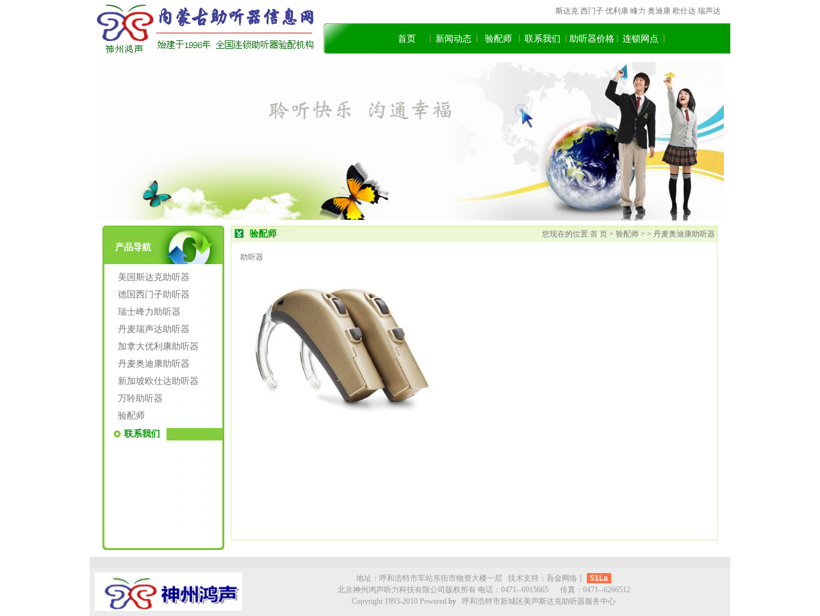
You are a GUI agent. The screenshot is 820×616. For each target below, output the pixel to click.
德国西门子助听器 (154, 294)
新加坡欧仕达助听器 (158, 381)
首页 (407, 39)
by (452, 601)
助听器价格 (592, 39)
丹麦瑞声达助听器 (154, 329)
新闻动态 (454, 39)
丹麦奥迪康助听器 (154, 364)
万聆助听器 (140, 398)
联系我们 (543, 39)
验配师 (498, 39)
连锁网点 (641, 39)
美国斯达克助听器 (154, 277)
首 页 (599, 233)
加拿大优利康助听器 (158, 346)
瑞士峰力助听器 (149, 312)
